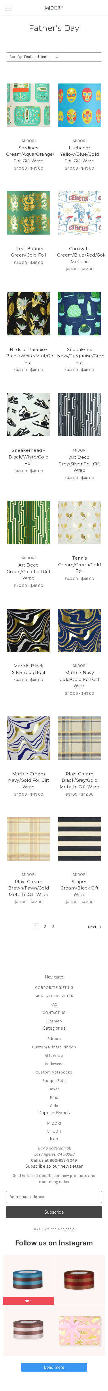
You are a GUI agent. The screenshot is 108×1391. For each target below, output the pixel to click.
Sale (54, 1105)
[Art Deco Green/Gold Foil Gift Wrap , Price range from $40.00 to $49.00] (28, 522)
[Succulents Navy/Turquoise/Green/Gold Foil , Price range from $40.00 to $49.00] (79, 313)
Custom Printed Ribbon (54, 1047)
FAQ (54, 1004)
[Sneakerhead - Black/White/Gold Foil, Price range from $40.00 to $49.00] (28, 414)
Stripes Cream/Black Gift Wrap (79, 888)
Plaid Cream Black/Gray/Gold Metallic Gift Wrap (80, 780)
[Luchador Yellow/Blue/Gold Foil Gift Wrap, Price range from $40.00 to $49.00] (79, 105)
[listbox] (42, 57)
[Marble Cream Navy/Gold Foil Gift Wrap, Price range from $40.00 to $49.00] (28, 738)
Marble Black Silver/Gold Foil (28, 669)
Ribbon (54, 1038)
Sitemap (54, 1021)
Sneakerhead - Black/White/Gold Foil (28, 456)
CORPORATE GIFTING (54, 987)
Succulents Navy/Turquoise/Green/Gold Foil (79, 356)
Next (92, 927)
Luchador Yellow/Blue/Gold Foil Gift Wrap (79, 154)
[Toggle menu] (8, 8)
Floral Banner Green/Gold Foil (28, 252)
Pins (54, 1097)
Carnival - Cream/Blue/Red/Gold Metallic (79, 255)
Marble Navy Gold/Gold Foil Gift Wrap (79, 679)
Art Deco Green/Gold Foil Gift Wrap (28, 571)
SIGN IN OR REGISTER (54, 995)
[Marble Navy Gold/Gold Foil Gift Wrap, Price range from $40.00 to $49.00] (79, 630)
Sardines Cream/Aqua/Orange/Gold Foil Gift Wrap (28, 154)
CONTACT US (54, 1012)
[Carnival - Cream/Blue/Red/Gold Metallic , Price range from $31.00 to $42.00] (79, 213)
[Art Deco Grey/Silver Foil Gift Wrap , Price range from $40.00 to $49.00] (79, 414)
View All (54, 1131)
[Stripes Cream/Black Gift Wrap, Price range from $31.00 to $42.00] (79, 839)
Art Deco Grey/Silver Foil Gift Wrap (79, 463)
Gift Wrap (54, 1055)
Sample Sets (54, 1080)
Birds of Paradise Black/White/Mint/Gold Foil (28, 356)
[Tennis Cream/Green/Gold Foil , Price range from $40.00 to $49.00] (79, 522)
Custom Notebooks (54, 1072)
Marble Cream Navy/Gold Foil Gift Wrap (28, 780)
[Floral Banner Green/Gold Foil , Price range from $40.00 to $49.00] (28, 213)
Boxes (54, 1089)
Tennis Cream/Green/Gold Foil (79, 564)
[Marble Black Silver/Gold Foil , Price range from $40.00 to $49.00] (28, 630)
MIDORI (54, 1123)
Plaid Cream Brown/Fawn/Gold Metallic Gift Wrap (28, 888)
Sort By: (16, 57)
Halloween (54, 1063)
